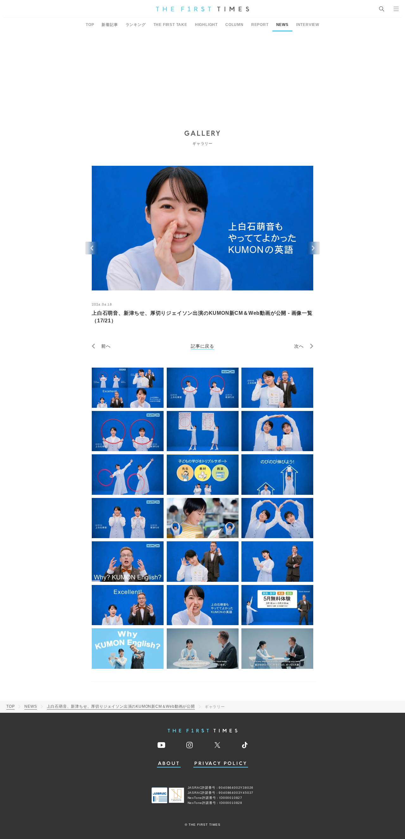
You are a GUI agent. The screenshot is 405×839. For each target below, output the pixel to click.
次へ (299, 346)
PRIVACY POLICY (220, 763)
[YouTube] (161, 745)
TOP (90, 24)
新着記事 (110, 24)
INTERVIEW (307, 24)
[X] (217, 745)
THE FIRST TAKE (170, 24)
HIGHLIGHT (206, 24)
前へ (106, 346)
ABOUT (169, 763)
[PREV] (91, 248)
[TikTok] (244, 745)
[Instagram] (189, 745)
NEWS (282, 24)
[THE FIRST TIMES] (202, 8)
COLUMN (234, 24)
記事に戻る (202, 346)
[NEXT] (313, 248)
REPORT (260, 24)
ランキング (136, 24)
